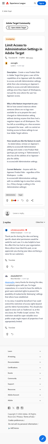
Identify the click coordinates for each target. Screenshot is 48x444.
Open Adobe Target (18, 27)
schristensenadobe (17, 230)
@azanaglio (9, 282)
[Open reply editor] (24, 213)
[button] (12, 58)
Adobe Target (8, 11)
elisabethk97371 (16, 276)
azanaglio (14, 63)
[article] (24, 249)
